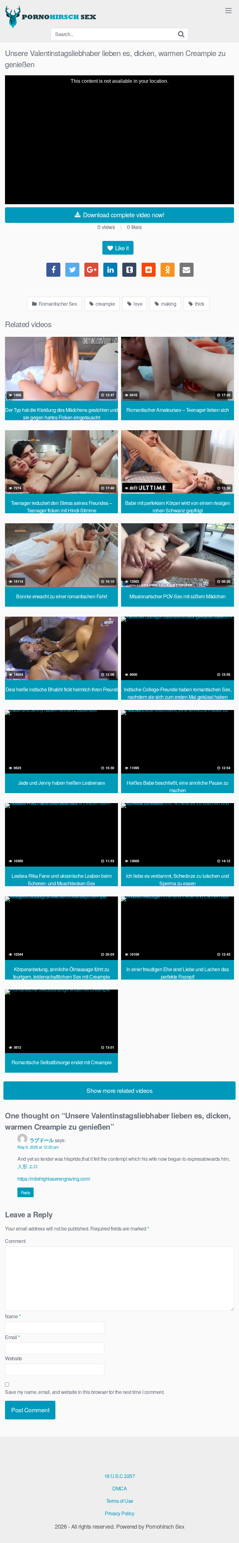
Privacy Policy (119, 1513)
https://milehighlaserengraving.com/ (53, 1178)
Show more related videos (119, 1090)
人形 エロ (27, 1166)
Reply (25, 1192)
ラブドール (42, 1140)
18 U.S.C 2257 (119, 1475)
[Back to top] (228, 1529)
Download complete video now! (123, 214)
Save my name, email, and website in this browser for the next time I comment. (85, 1391)
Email (12, 1337)
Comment (15, 1240)
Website (13, 1358)
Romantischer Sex (57, 303)
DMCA (119, 1488)
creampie (105, 303)
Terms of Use (119, 1500)
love (138, 303)
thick (199, 303)
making (168, 303)
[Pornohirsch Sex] (51, 16)
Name (13, 1316)
